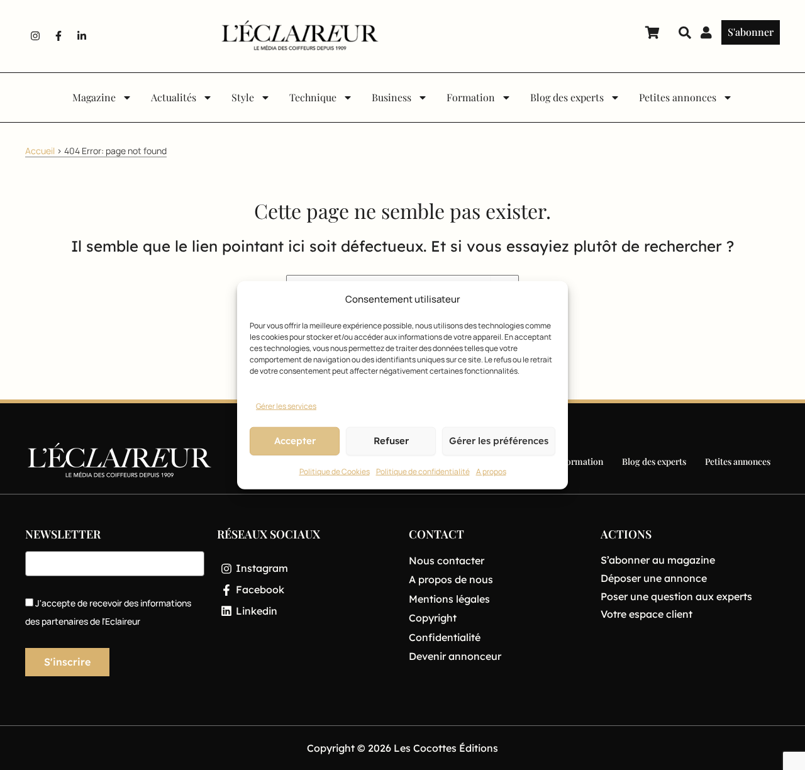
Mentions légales (449, 599)
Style (242, 97)
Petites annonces (677, 97)
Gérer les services (286, 406)
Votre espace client (646, 614)
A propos (491, 471)
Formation (471, 97)
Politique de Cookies (334, 471)
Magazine (94, 97)
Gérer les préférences (498, 441)
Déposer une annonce (654, 578)
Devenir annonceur (455, 656)
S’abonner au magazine (658, 560)
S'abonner (751, 31)
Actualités (173, 97)
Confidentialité (444, 637)
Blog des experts (567, 97)
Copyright (433, 617)
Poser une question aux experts (676, 596)
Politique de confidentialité (423, 471)
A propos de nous (451, 579)
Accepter (295, 441)
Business (391, 97)
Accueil (40, 151)
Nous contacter (446, 560)
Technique (312, 97)
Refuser (391, 441)
